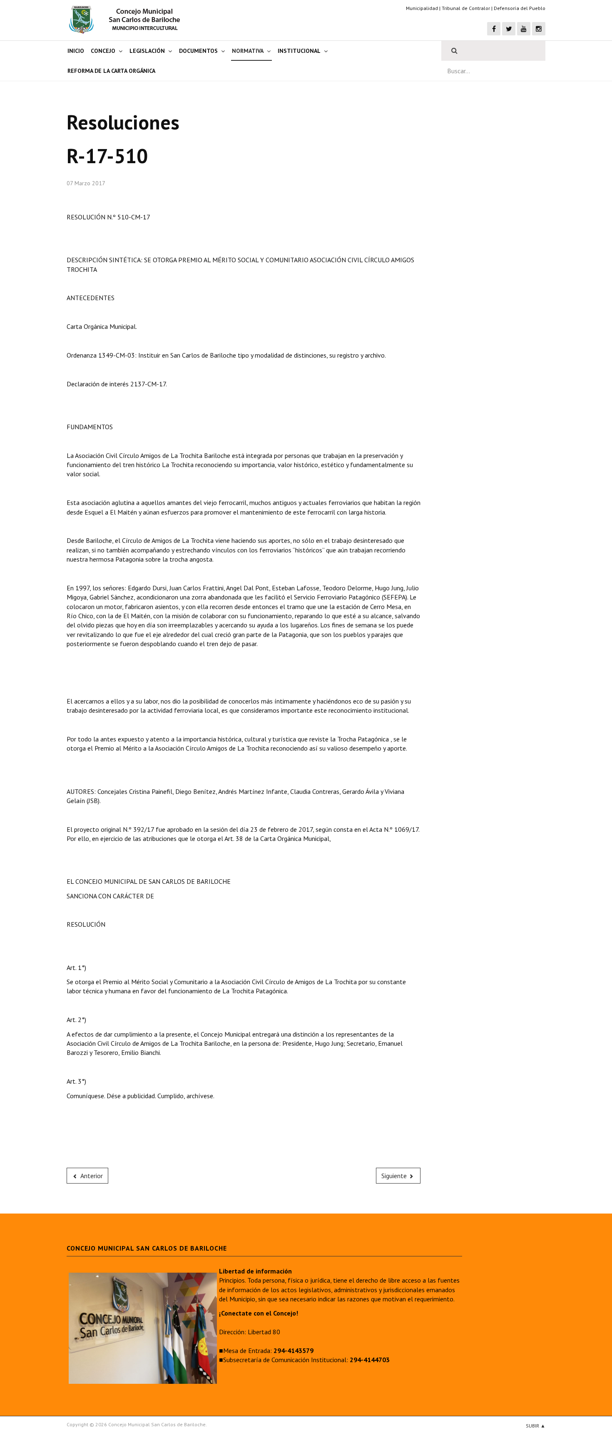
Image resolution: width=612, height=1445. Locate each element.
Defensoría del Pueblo (519, 8)
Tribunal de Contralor (466, 8)
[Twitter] (508, 28)
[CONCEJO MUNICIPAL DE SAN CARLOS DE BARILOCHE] (127, 19)
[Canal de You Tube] (523, 28)
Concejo (103, 51)
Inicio (75, 51)
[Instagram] (538, 28)
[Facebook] (493, 28)
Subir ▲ (535, 1426)
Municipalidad (422, 8)
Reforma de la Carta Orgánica (111, 71)
